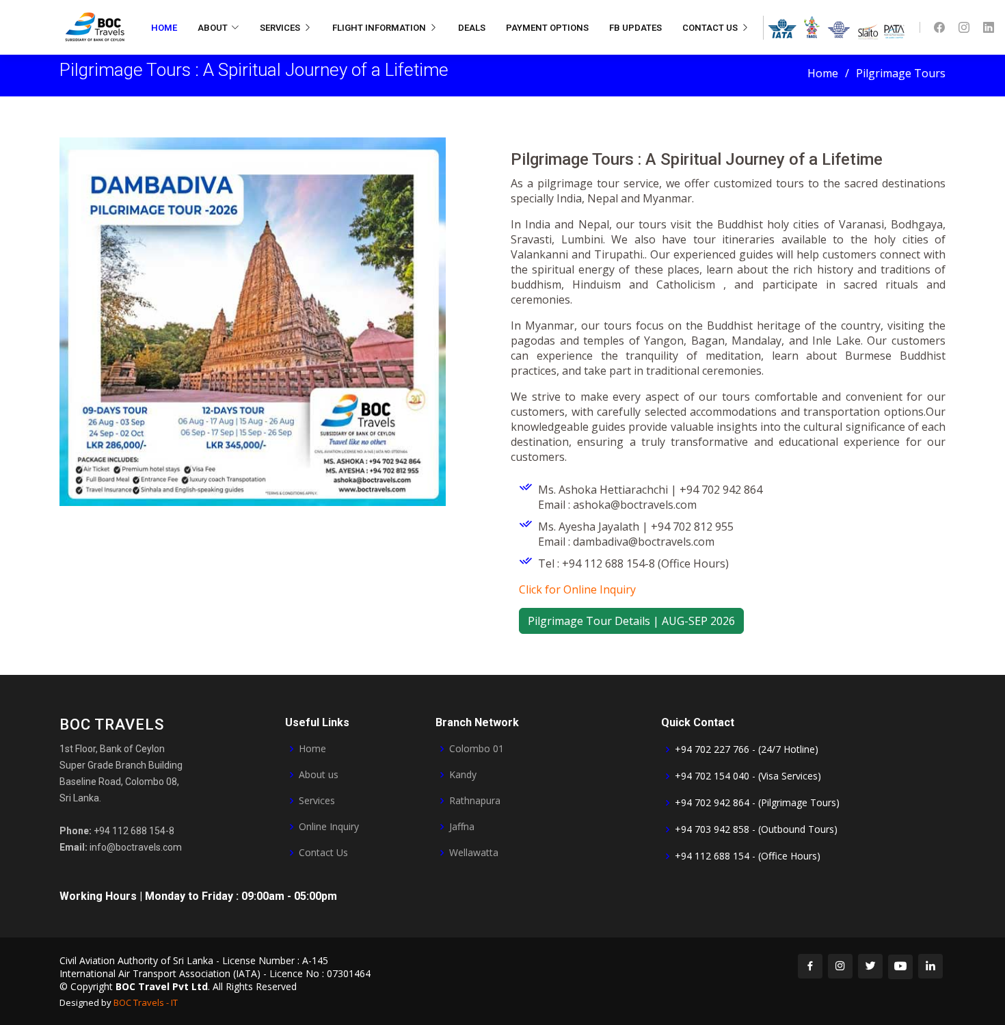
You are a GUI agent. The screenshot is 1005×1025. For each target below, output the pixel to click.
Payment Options (547, 28)
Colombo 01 (476, 749)
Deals (471, 28)
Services (317, 801)
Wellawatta (473, 852)
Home (164, 28)
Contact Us (323, 852)
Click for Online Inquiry (577, 589)
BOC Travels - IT (145, 1002)
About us (318, 775)
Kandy (463, 775)
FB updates (635, 28)
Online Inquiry (329, 826)
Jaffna (461, 826)
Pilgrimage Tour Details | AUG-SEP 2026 (631, 620)
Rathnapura (474, 801)
